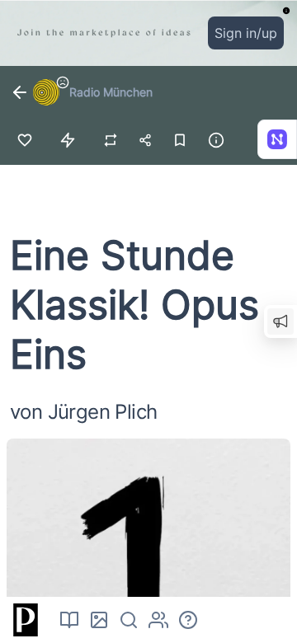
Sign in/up (245, 33)
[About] (188, 619)
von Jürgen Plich (83, 412)
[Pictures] (99, 619)
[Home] (23, 619)
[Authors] (158, 619)
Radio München (111, 92)
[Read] (69, 619)
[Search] (128, 619)
